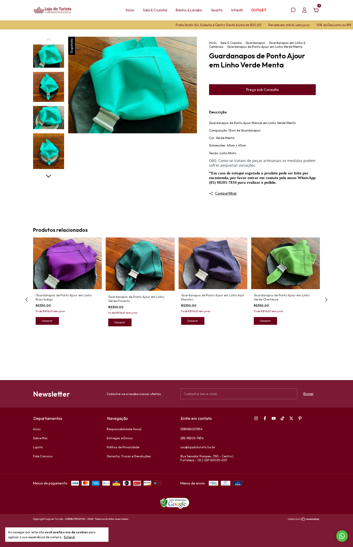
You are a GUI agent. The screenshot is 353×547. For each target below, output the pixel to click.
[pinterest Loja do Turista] (300, 418)
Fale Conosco (42, 456)
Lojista (38, 447)
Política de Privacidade (123, 447)
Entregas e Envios (120, 438)
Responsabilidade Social (124, 429)
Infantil (237, 10)
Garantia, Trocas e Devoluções (129, 456)
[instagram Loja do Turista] (256, 418)
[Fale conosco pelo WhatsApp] (342, 536)
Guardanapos (255, 43)
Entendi (69, 537)
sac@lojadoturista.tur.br (197, 447)
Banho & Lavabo (189, 10)
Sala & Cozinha (155, 10)
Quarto (217, 10)
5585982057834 (191, 429)
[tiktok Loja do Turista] (282, 418)
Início (130, 10)
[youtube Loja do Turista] (274, 418)
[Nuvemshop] (304, 519)
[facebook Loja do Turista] (265, 418)
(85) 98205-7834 (192, 438)
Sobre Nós (40, 438)
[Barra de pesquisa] (293, 11)
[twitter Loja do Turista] (291, 418)
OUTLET (258, 10)
